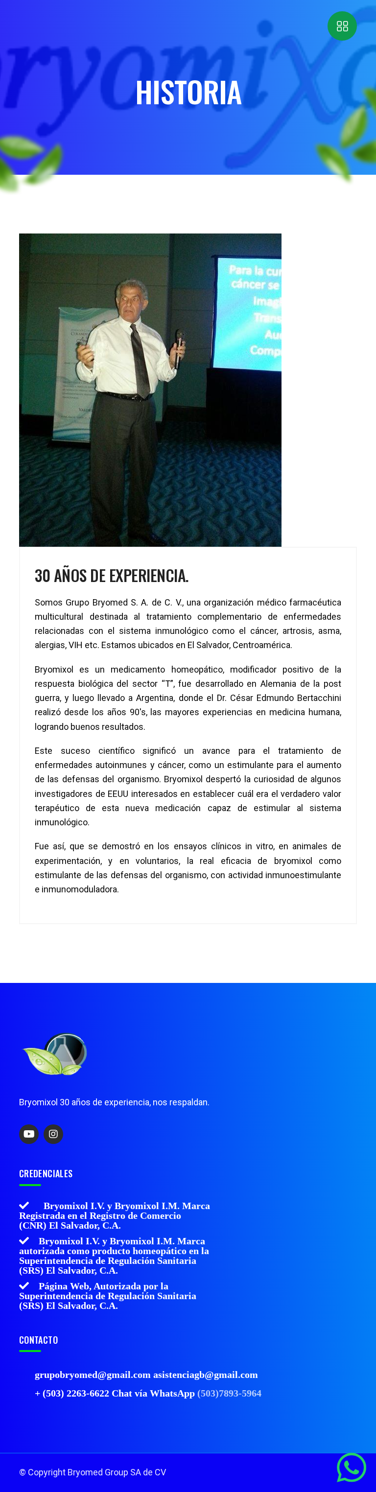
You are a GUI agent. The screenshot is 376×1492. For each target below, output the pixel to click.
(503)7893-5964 (229, 1393)
